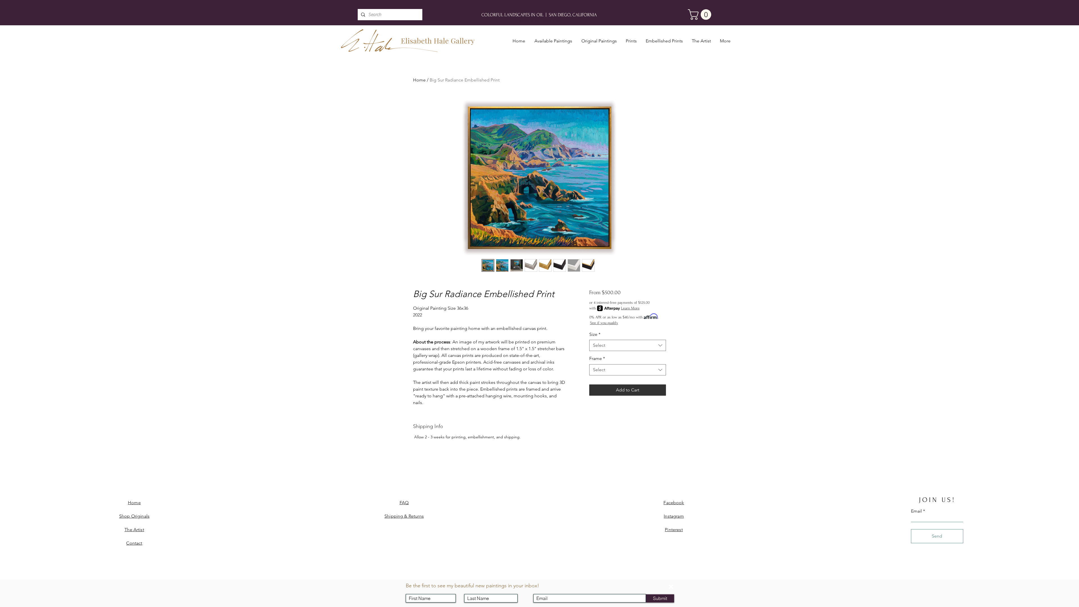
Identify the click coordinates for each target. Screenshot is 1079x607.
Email (542, 589)
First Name (419, 589)
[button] (671, 586)
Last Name (478, 589)
